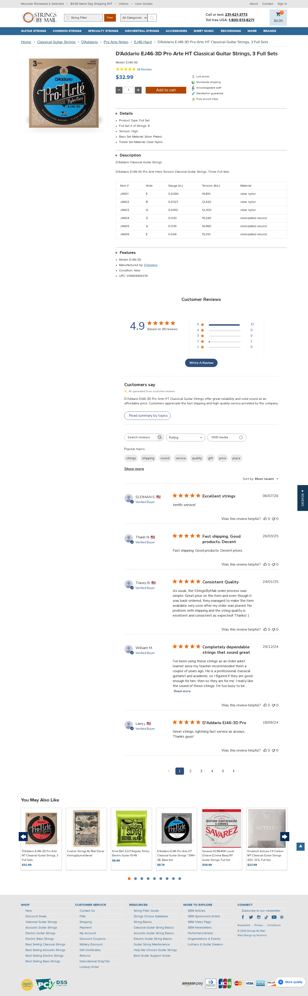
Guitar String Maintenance (152, 944)
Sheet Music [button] (205, 31)
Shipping (86, 922)
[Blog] (281, 917)
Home (26, 42)
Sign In (282, 3)
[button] (278, 21)
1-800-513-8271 (241, 20)
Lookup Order (89, 967)
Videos (124, 3)
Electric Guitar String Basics (153, 938)
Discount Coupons (93, 938)
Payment (86, 927)
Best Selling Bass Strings (42, 961)
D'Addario (89, 42)
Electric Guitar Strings (40, 933)
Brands (269, 31)
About (254, 3)
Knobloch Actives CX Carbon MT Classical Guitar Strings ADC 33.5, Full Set (265, 856)
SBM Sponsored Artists (204, 916)
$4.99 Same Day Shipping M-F (91, 3)
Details (126, 114)
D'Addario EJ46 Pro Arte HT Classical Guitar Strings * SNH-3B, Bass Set (176, 856)
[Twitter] (251, 917)
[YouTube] (274, 917)
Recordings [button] (232, 31)
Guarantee (243, 925)
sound (165, 458)
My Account (88, 933)
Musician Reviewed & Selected (42, 3)
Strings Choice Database (151, 916)
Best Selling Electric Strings (44, 955)
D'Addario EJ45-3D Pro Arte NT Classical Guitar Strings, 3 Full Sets (40, 856)
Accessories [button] (178, 31)
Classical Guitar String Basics (154, 927)
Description (130, 155)
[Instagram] (258, 917)
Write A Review (201, 363)
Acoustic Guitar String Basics (154, 933)
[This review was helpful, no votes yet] (265, 518)
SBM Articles (196, 910)
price (222, 458)
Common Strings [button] (69, 31)
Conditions (274, 925)
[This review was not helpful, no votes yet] (273, 518)
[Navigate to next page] (234, 771)
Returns (85, 955)
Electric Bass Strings (39, 938)
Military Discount (91, 944)
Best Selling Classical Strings (45, 944)
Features (128, 253)
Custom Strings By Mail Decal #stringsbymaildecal (85, 853)
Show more (134, 468)
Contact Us (87, 910)
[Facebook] (243, 917)
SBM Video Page (199, 922)
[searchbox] (140, 437)
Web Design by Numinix (252, 935)
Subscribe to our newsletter (261, 910)
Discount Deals (36, 916)
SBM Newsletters (200, 927)
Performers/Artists (200, 933)
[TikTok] (266, 917)
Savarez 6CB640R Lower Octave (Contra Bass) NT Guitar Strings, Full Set (218, 856)
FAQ (82, 916)
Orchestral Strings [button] (143, 31)
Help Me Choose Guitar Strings (155, 950)
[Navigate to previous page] (169, 771)
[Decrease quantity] (119, 90)
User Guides (144, 3)
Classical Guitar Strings (56, 42)
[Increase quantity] (138, 90)
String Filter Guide (146, 910)
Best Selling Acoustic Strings (45, 950)
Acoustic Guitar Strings (41, 927)
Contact (267, 3)
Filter (110, 17)
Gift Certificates (90, 950)
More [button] (254, 31)
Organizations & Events (204, 938)
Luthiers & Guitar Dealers (205, 944)
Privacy (259, 925)
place (236, 458)
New (28, 910)
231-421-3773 (236, 15)
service (181, 458)
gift (210, 458)
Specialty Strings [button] (105, 31)
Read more (182, 691)
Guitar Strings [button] (35, 31)
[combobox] (185, 437)
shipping (148, 458)
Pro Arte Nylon (116, 42)
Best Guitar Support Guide (152, 955)
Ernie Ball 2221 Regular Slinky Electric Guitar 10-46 (130, 853)
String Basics (143, 922)
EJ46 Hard (143, 42)
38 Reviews (144, 69)
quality (197, 458)
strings (131, 458)
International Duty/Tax (95, 961)
